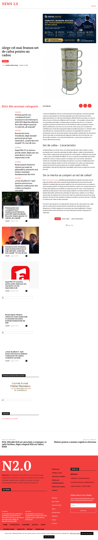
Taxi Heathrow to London (10, 418)
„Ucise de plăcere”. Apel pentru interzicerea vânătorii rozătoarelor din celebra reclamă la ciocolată (26, 186)
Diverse (5, 61)
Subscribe (83, 510)
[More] (94, 106)
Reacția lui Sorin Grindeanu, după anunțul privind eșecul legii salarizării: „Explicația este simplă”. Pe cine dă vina (27, 138)
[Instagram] (75, 517)
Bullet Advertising (12, 65)
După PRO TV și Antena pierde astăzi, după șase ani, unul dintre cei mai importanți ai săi (16, 285)
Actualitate (18, 112)
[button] (93, 6)
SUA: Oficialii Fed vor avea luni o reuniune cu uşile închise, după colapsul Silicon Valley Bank (24, 444)
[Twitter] (85, 106)
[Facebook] (81, 106)
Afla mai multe (75, 533)
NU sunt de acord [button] (87, 533)
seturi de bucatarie (77, 219)
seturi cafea (65, 219)
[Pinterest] (89, 106)
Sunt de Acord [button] (49, 537)
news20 (7, 221)
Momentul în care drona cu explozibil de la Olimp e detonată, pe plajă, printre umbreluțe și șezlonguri (36, 516)
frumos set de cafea (51, 180)
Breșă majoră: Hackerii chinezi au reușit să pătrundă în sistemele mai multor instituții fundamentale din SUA (26, 169)
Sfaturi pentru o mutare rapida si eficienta (75, 442)
